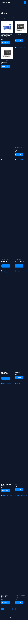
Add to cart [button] (5, 42)
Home (2, 9)
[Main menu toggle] (25, 2)
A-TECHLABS (6, 2)
